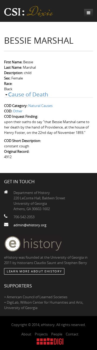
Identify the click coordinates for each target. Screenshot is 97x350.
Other (17, 111)
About (26, 334)
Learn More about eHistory (34, 271)
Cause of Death (28, 94)
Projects (41, 334)
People (56, 334)
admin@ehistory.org (29, 225)
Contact (72, 334)
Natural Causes (40, 105)
